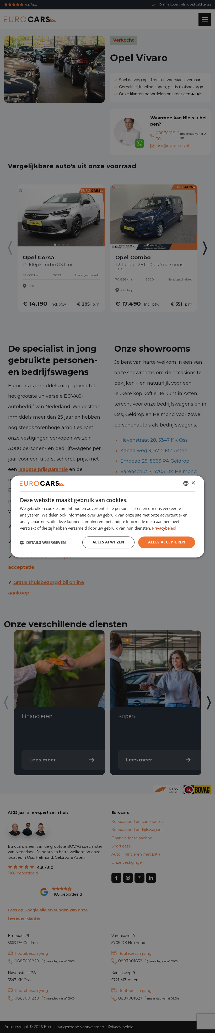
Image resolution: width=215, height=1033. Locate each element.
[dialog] (107, 516)
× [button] (193, 483)
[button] (43, 542)
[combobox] (186, 483)
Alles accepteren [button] (166, 542)
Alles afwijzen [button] (108, 542)
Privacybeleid (164, 528)
